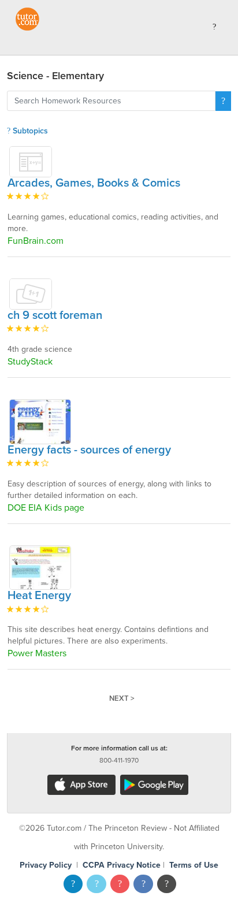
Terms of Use (193, 865)
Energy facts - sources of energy (89, 450)
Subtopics (29, 131)
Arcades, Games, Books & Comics (94, 183)
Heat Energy (39, 596)
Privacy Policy (46, 865)
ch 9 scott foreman (55, 315)
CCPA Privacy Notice (122, 865)
